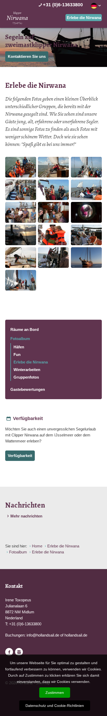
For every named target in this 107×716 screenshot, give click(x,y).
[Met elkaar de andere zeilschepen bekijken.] (86, 190)
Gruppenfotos (26, 377)
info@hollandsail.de (42, 635)
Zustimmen (54, 692)
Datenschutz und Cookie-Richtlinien (54, 705)
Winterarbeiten (27, 369)
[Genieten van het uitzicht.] (53, 167)
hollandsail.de (75, 635)
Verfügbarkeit (20, 455)
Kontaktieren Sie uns (27, 56)
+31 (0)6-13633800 (63, 4)
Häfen (19, 347)
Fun (17, 354)
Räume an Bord (24, 329)
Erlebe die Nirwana (31, 362)
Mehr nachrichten (26, 516)
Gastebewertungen (27, 389)
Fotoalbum (20, 338)
